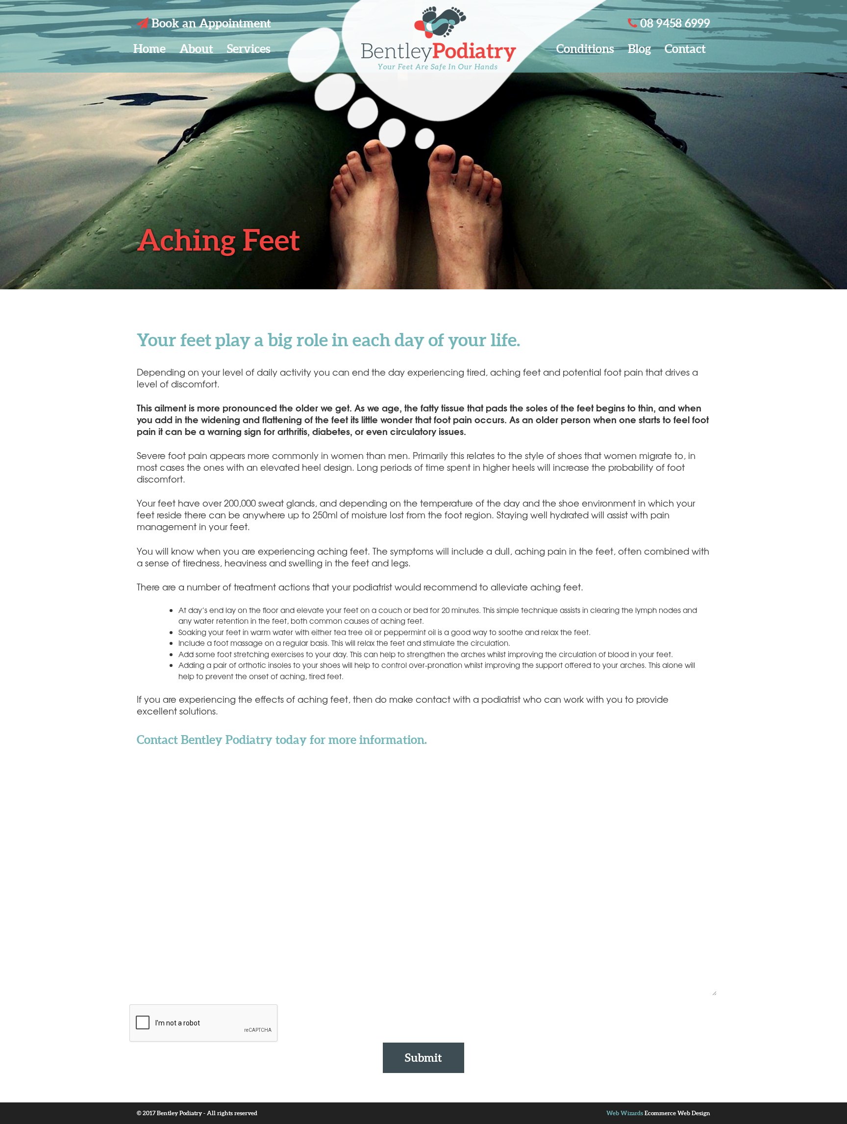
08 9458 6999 (673, 23)
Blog (639, 48)
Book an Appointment (210, 23)
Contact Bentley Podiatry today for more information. (282, 739)
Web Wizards (624, 1113)
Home (149, 48)
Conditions (585, 48)
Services (249, 48)
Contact (685, 48)
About (196, 48)
